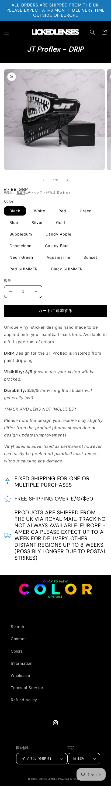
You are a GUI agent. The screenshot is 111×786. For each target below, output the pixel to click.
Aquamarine (58, 257)
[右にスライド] (67, 180)
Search (17, 626)
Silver (37, 222)
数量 (7, 280)
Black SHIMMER (67, 269)
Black (14, 211)
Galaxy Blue (57, 245)
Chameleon (20, 245)
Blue (13, 222)
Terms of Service (27, 687)
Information (22, 663)
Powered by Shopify (70, 779)
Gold (60, 222)
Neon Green (21, 257)
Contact (18, 638)
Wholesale (20, 675)
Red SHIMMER (23, 269)
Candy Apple (58, 234)
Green (86, 211)
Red (62, 211)
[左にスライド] (44, 180)
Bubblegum (20, 234)
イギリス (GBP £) (36, 758)
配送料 (21, 192)
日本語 (78, 758)
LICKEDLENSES (48, 779)
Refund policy (24, 699)
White (39, 211)
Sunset (90, 257)
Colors (17, 651)
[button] (7, 32)
